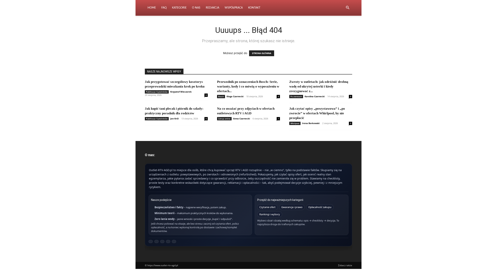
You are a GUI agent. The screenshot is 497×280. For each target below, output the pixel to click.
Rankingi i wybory (269, 214)
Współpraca (234, 7)
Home (152, 7)
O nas (196, 7)
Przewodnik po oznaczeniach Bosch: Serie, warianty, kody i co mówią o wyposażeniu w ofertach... (248, 86)
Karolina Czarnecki (315, 96)
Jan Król (174, 118)
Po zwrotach (296, 96)
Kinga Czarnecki (235, 96)
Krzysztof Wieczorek (181, 91)
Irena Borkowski (311, 123)
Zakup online (224, 118)
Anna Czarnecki (241, 118)
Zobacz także (345, 265)
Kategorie (179, 7)
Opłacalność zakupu (319, 207)
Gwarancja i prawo (291, 207)
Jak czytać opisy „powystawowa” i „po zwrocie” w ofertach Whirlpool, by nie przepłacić (317, 113)
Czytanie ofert (267, 207)
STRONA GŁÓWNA (261, 53)
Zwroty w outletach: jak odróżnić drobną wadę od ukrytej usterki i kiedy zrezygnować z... (318, 86)
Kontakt (254, 7)
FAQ (164, 7)
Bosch (221, 96)
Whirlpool (294, 123)
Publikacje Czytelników (157, 91)
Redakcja (212, 7)
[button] (347, 8)
